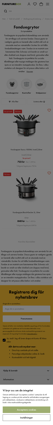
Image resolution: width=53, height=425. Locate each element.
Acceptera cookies (26, 409)
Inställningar (26, 417)
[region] (26, 405)
